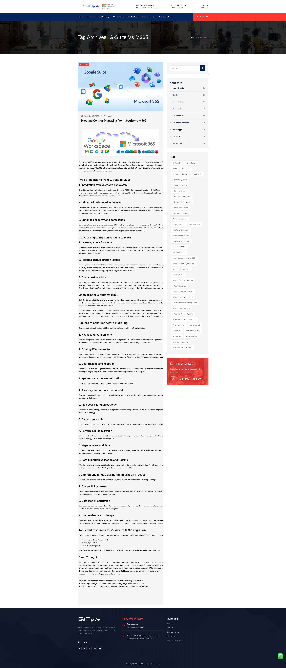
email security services (180, 230)
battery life (186, 168)
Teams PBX (177, 136)
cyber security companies (181, 202)
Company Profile (166, 17)
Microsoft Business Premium (183, 280)
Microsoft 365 (178, 116)
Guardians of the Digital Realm (184, 264)
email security (195, 224)
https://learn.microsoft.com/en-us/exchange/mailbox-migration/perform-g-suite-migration (111, 581)
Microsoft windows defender (183, 314)
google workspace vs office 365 (184, 258)
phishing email (195, 325)
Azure (175, 168)
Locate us (204, 8)
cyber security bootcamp (181, 196)
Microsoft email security (181, 308)
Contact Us (171, 636)
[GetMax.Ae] (96, 6)
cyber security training (180, 213)
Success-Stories (149, 17)
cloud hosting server (180, 180)
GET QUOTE (202, 16)
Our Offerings (104, 17)
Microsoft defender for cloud (183, 297)
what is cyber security (180, 342)
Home (80, 17)
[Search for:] (187, 68)
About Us (90, 17)
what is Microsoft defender (182, 347)
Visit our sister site (174, 640)
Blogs (169, 623)
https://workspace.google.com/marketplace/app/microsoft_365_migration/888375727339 (111, 584)
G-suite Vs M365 (179, 252)
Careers (170, 628)
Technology (177, 336)
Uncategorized (179, 143)
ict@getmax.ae (133, 624)
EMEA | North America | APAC (147, 8)
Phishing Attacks (178, 325)
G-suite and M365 (179, 247)
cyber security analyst (180, 191)
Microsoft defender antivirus (183, 291)
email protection (178, 224)
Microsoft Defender (181, 123)
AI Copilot (176, 163)
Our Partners (133, 17)
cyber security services (180, 208)
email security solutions (181, 241)
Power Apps (177, 130)
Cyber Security (178, 102)
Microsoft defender (179, 286)
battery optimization (180, 174)
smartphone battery (193, 331)
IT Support (83, 65)
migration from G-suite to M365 (184, 319)
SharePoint (176, 331)
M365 (175, 269)
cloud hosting (197, 174)
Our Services (118, 17)
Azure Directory (179, 88)
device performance (180, 219)
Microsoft (186, 269)
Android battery (190, 163)
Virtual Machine (192, 336)
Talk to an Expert (177, 8)
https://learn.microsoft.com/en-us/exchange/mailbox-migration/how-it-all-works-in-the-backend (113, 586)
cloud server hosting (180, 185)
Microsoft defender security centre (185, 303)
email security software (181, 236)
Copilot (176, 95)
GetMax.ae (125, 571)
